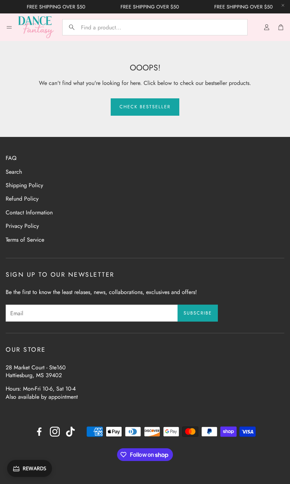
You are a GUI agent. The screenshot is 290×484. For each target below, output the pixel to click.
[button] (155, 27)
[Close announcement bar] (283, 5)
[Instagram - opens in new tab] (55, 432)
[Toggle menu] (9, 27)
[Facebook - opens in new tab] (39, 432)
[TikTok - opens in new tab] (70, 432)
